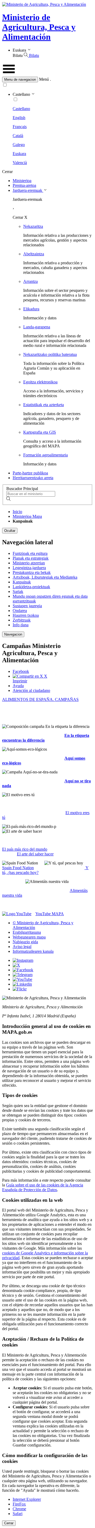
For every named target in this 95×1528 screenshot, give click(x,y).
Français (20, 126)
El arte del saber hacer (35, 854)
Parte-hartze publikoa (30, 473)
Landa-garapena (36, 327)
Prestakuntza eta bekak (32, 572)
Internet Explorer (27, 1499)
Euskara (19, 153)
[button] (47, 79)
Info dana (20, 625)
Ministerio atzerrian (29, 563)
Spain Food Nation (18, 867)
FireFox (19, 1504)
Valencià (20, 162)
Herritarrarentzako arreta (33, 477)
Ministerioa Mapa (27, 516)
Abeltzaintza (33, 254)
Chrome (19, 1509)
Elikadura (31, 309)
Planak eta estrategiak (31, 558)
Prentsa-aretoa (24, 185)
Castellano (21, 108)
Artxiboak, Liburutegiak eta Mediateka (45, 577)
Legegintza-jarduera (29, 567)
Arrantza (30, 281)
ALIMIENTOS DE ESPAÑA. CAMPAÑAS (40, 699)
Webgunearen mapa (29, 937)
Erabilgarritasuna (27, 932)
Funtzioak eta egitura (30, 553)
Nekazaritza (33, 226)
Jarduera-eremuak (28, 190)
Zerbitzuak (22, 620)
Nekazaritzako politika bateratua (50, 354)
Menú (44, 79)
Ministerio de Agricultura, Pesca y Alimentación (38, 27)
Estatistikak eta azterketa (43, 404)
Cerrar (8, 1523)
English (19, 117)
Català (18, 135)
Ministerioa (22, 180)
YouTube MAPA (49, 914)
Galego (19, 144)
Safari (17, 1513)
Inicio (17, 511)
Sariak (18, 591)
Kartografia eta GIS (39, 432)
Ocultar (9, 531)
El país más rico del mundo (24, 849)
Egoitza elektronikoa (40, 382)
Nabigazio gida (25, 942)
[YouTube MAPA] (16, 914)
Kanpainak (22, 582)
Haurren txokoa (26, 615)
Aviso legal (22, 946)
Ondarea (20, 610)
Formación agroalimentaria (45, 455)
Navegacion (13, 634)
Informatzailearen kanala (33, 951)
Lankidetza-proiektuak (31, 586)
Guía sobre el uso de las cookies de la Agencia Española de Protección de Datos (42, 1187)
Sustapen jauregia (27, 606)
